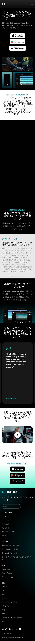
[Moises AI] (3, 4)
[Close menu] (32, 4)
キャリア (5, 598)
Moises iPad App (7, 577)
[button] (17, 434)
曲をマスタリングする (9, 553)
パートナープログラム (9, 602)
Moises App (6, 569)
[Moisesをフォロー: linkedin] (13, 629)
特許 (3, 621)
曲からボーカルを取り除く (11, 545)
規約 (3, 610)
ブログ (4, 590)
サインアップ (17, 481)
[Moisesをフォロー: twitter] (17, 629)
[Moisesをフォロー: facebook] (20, 629)
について (5, 587)
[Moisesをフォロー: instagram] (3, 629)
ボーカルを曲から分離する (11, 549)
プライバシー (6, 606)
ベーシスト (5, 524)
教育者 (4, 535)
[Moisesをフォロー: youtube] (9, 629)
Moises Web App (8, 573)
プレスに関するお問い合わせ (12, 617)
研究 (3, 594)
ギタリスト (5, 528)
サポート (5, 614)
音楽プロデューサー (9, 532)
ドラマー (5, 516)
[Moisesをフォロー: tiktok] (6, 629)
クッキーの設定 (6, 633)
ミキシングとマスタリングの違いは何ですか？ (16, 558)
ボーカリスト (6, 520)
